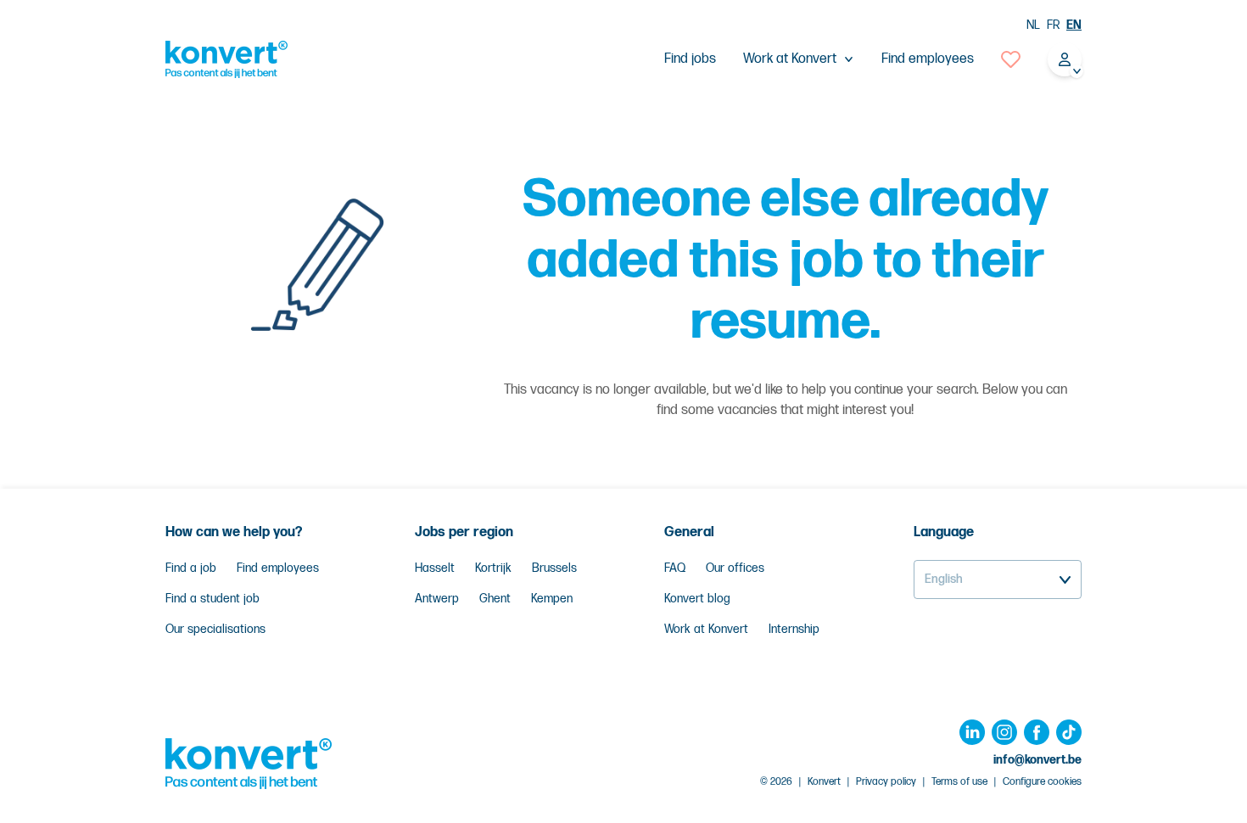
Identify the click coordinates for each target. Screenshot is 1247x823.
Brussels (554, 568)
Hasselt (435, 568)
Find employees (927, 59)
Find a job (190, 568)
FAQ (674, 568)
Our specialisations (215, 629)
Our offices (735, 568)
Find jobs (690, 59)
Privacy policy (886, 781)
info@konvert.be (1037, 760)
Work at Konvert (706, 629)
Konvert (824, 781)
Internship (794, 629)
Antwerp (437, 598)
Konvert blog (697, 598)
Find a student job (212, 598)
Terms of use (959, 781)
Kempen (552, 598)
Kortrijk (493, 568)
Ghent (495, 598)
